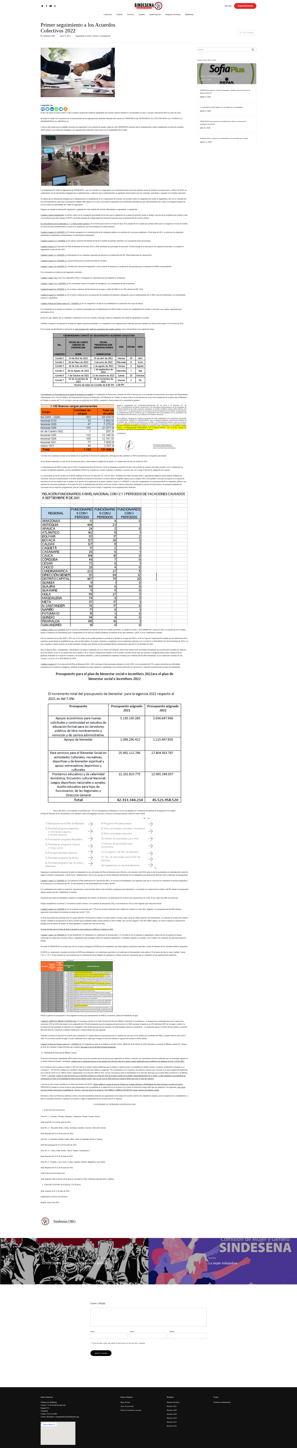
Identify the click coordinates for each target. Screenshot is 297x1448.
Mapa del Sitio (125, 1402)
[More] (65, 109)
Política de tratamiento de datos (130, 1410)
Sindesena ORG (49, 36)
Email (132, 1331)
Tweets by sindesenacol (222, 1402)
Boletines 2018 (172, 1418)
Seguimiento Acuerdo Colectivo (87, 36)
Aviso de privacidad (126, 1406)
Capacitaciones (245, 6)
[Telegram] (61, 109)
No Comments (248, 33)
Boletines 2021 (172, 1406)
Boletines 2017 (172, 1422)
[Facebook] (43, 109)
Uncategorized (105, 36)
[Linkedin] (52, 109)
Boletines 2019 (172, 1414)
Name (93, 1331)
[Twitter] (47, 109)
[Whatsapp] (56, 109)
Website (171, 1331)
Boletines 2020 (172, 1410)
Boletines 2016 (172, 1426)
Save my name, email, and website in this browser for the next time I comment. (119, 1343)
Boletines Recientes (173, 1402)
